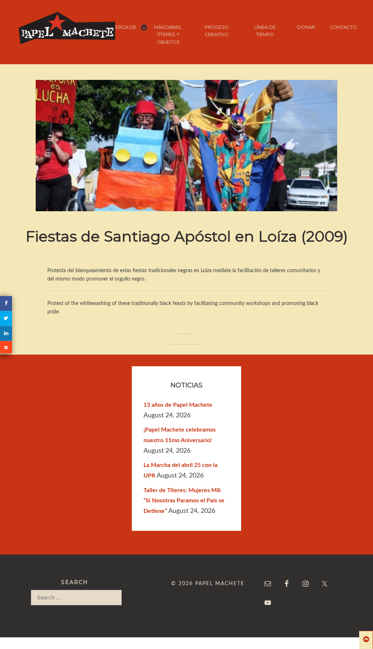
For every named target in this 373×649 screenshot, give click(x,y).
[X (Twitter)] (6, 318)
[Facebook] (6, 303)
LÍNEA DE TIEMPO (265, 30)
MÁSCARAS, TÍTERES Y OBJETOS (168, 34)
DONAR (306, 27)
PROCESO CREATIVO (217, 30)
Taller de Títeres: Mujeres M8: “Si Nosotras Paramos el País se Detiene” (184, 500)
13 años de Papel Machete (178, 405)
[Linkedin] (6, 333)
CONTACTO (343, 27)
